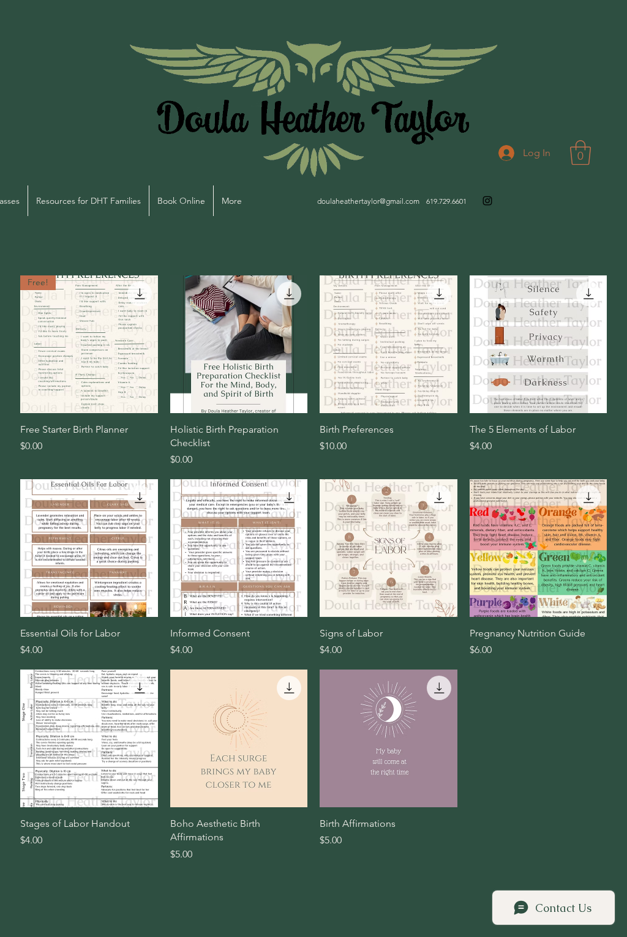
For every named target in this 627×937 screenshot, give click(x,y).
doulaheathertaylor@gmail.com (368, 201)
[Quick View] (239, 344)
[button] (580, 152)
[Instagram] (487, 201)
